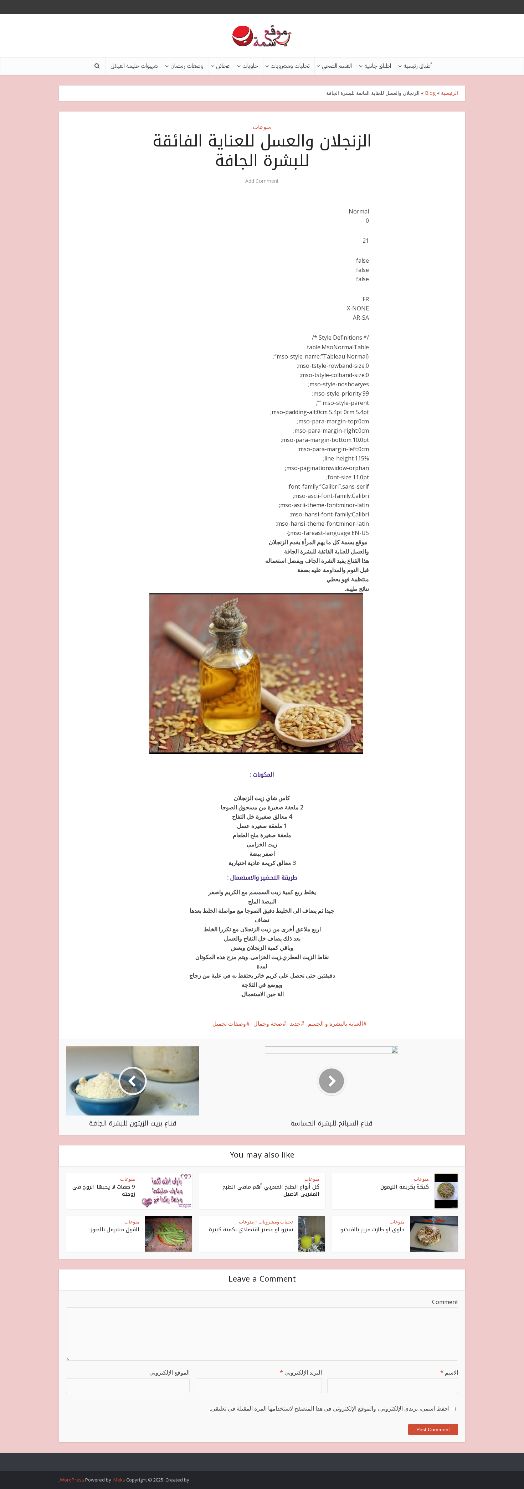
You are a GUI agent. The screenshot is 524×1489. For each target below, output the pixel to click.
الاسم (449, 1372)
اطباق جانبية (377, 66)
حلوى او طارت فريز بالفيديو (372, 1230)
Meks (119, 1480)
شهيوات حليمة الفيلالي (134, 66)
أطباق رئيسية (418, 66)
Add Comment (262, 181)
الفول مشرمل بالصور (115, 1230)
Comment (445, 1302)
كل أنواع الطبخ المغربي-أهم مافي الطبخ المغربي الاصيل (270, 1190)
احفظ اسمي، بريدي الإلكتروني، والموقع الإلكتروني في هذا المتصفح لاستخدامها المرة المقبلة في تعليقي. (329, 1408)
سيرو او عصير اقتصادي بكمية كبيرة (251, 1230)
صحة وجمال (267, 1023)
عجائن (223, 66)
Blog (430, 92)
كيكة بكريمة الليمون (404, 1187)
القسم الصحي (337, 66)
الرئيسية (449, 92)
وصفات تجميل (229, 1023)
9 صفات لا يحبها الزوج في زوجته (103, 1190)
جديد (295, 1023)
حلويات (250, 66)
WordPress (72, 1480)
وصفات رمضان (187, 66)
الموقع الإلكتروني (169, 1372)
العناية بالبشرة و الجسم (335, 1023)
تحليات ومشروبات (290, 66)
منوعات (262, 127)
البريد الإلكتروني (301, 1372)
